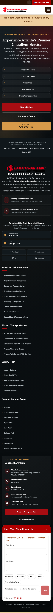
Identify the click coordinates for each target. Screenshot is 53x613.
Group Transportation (13, 307)
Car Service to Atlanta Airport (16, 339)
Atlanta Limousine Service (15, 276)
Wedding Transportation (14, 301)
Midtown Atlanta (11, 418)
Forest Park (8, 443)
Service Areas (26, 608)
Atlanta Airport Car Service (15, 281)
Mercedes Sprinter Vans (14, 380)
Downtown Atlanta (11, 412)
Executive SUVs (10, 375)
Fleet (40, 577)
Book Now (20, 577)
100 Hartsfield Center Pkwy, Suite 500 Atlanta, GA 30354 (25, 474)
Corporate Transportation (14, 286)
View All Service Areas (13, 448)
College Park (9, 433)
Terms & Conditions (32, 604)
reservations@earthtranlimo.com (24, 497)
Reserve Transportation (26, 512)
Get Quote (9, 577)
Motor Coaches (10, 391)
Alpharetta (8, 423)
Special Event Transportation (16, 317)
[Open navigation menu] (48, 10)
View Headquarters (26, 519)
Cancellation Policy (12, 582)
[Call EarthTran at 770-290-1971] (29, 2)
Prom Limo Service (11, 312)
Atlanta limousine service (25, 181)
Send (45, 590)
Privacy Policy (19, 604)
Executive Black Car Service (15, 296)
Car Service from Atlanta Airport (17, 344)
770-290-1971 (16, 482)
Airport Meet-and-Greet (14, 349)
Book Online (26, 107)
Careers (9, 604)
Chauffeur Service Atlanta (14, 291)
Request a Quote (26, 116)
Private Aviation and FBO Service (17, 354)
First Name (10, 545)
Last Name (9, 561)
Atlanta (7, 407)
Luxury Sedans (10, 370)
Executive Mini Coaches (14, 385)
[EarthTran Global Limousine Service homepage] (17, 9)
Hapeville (8, 438)
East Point (8, 428)
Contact (43, 604)
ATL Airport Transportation (15, 333)
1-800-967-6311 (17, 490)
